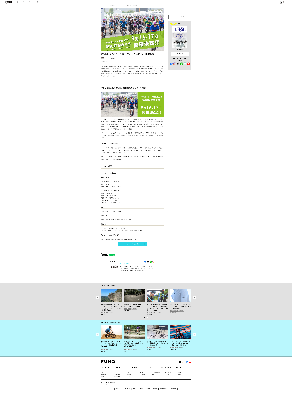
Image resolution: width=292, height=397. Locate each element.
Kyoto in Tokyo (117, 376)
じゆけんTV (167, 374)
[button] (97, 297)
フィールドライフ (156, 372)
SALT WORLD (168, 372)
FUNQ (102, 372)
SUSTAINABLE (167, 367)
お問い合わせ (127, 388)
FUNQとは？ (118, 388)
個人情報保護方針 (163, 388)
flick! (153, 374)
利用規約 (155, 388)
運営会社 (135, 388)
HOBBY (134, 367)
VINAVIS (141, 372)
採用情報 (148, 388)
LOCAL (179, 367)
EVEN (179, 372)
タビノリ (128, 376)
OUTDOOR (105, 367)
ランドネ (115, 372)
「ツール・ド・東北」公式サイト (132, 244)
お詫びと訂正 (173, 388)
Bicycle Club (106, 5)
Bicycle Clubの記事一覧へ (179, 16)
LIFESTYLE (150, 367)
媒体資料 (141, 388)
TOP (101, 5)
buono (179, 374)
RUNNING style (117, 374)
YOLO (102, 384)
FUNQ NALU (129, 374)
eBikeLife (102, 376)
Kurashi (105, 384)
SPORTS (111, 312)
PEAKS (128, 372)
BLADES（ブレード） (144, 374)
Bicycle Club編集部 (124, 263)
